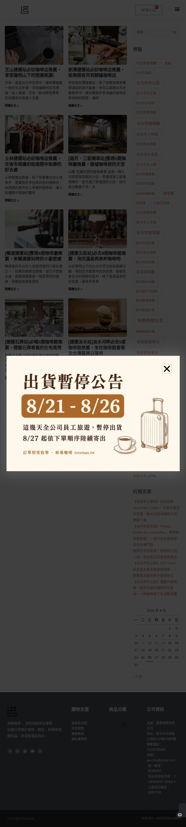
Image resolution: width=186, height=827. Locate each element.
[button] (167, 368)
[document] (93, 413)
